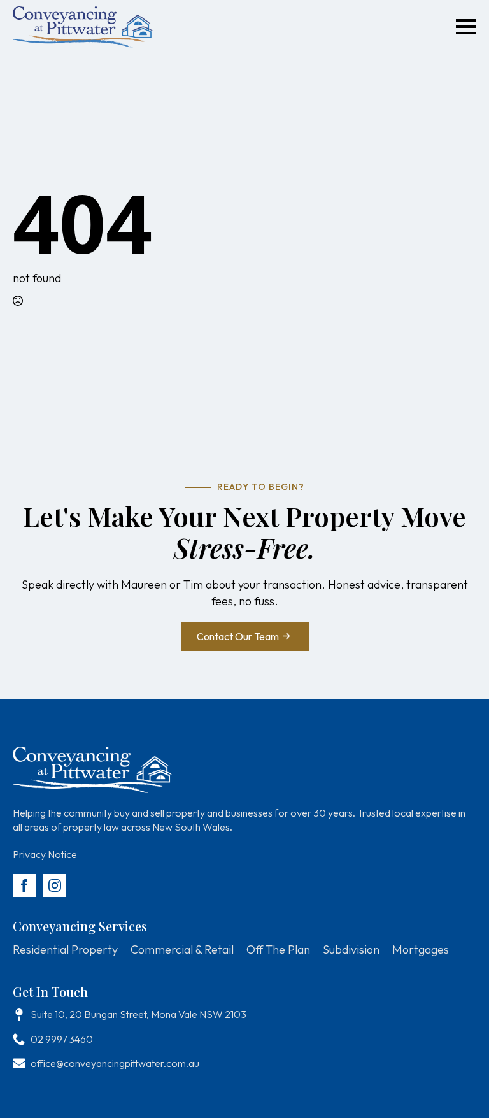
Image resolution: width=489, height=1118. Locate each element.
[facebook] (24, 885)
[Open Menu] (466, 27)
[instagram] (54, 885)
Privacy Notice (45, 854)
